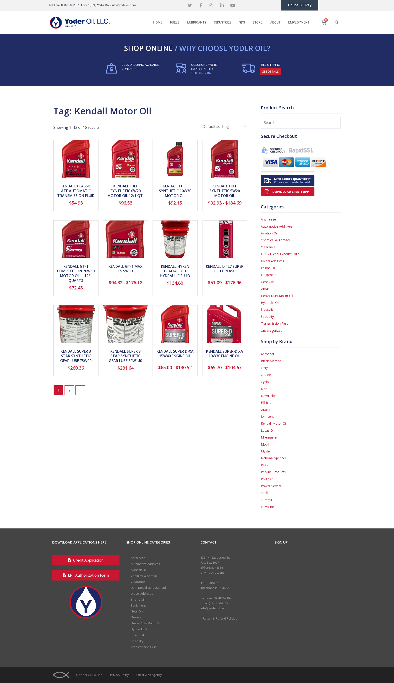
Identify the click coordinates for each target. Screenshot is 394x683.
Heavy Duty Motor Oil (277, 296)
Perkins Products (273, 472)
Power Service (271, 486)
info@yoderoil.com (123, 5)
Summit (266, 500)
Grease (266, 288)
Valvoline (267, 506)
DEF (264, 388)
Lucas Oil (267, 430)
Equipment (269, 275)
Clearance (268, 247)
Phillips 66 (268, 479)
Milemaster (269, 437)
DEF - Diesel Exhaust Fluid (280, 254)
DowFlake (268, 396)
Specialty (267, 316)
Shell (264, 493)
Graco (265, 409)
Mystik (265, 451)
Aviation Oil (269, 233)
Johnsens (267, 416)
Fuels (174, 22)
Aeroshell (268, 354)
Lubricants (196, 22)
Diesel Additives (272, 261)
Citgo (265, 368)
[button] (336, 22)
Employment (298, 22)
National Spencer (273, 458)
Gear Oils (267, 282)
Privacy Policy (119, 675)
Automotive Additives (276, 226)
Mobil (265, 444)
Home (157, 22)
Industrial (267, 309)
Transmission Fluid (274, 323)
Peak (264, 465)
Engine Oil (268, 268)
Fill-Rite (266, 402)
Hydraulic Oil (270, 302)
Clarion (266, 375)
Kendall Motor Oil (274, 423)
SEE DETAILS (270, 71)
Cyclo (265, 382)
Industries (222, 22)
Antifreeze (268, 219)
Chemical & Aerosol (275, 240)
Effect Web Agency (149, 675)
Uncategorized (271, 330)
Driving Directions (212, 572)
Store (257, 22)
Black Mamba (271, 361)
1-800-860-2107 (201, 73)
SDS (242, 22)
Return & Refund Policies (220, 618)
